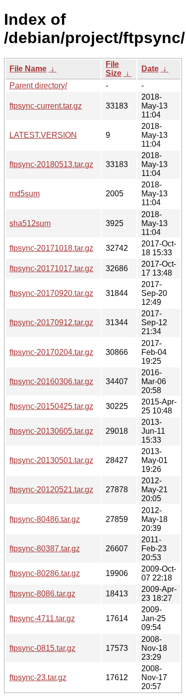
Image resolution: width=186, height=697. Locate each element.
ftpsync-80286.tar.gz (44, 573)
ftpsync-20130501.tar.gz (51, 460)
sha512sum (30, 223)
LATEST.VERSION (43, 135)
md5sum (24, 193)
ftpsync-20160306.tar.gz (51, 381)
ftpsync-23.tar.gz (37, 677)
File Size (114, 68)
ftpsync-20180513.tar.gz (51, 164)
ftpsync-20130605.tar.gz (51, 431)
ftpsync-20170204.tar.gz (51, 352)
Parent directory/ (38, 85)
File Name (28, 68)
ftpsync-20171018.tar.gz (51, 248)
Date (150, 68)
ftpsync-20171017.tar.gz (51, 268)
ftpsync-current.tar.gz (45, 106)
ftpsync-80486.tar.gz (44, 519)
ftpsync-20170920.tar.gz (51, 293)
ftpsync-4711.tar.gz (42, 618)
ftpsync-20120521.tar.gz (51, 489)
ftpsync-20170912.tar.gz (51, 322)
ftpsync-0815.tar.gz (42, 648)
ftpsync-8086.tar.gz (42, 593)
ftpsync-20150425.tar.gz (51, 406)
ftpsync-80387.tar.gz (44, 548)
